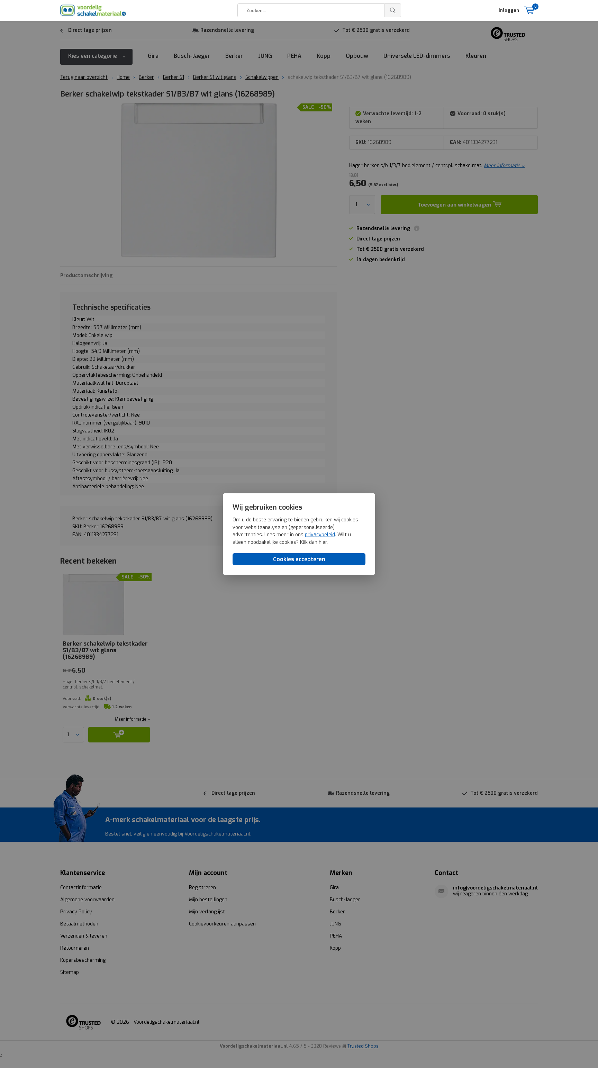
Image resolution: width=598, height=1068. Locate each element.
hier (323, 542)
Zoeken (392, 10)
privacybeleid (320, 534)
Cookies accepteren (299, 559)
